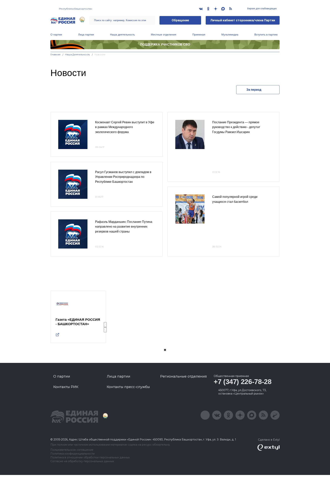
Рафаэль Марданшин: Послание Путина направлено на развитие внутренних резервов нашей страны (123, 226)
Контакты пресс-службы (128, 387)
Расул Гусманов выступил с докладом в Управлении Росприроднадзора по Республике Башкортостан (123, 176)
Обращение (180, 20)
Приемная (198, 34)
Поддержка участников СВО (165, 44)
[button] (165, 350)
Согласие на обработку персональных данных (82, 461)
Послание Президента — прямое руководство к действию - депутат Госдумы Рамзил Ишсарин (236, 127)
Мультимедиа (229, 34)
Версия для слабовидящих (262, 8)
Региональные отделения (183, 376)
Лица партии (86, 34)
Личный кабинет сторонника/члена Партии (242, 20)
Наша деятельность (122, 34)
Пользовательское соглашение (71, 450)
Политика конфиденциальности (72, 453)
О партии (56, 34)
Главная (55, 54)
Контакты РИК (65, 387)
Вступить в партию (266, 34)
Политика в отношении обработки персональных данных (90, 457)
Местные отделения (163, 34)
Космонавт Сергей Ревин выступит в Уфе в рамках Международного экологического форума (124, 127)
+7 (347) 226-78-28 (243, 382)
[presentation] (105, 324)
